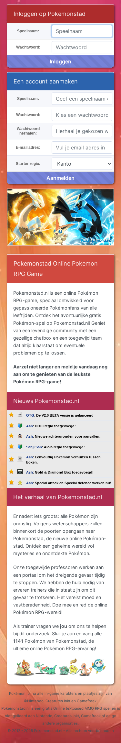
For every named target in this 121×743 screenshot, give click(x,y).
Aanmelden (60, 178)
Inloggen (60, 61)
